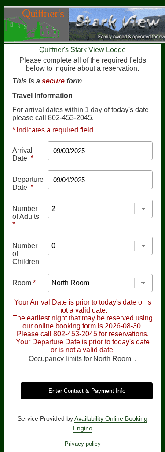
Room (24, 282)
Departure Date (28, 183)
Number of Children (25, 253)
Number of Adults (25, 216)
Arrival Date (22, 154)
